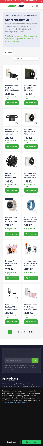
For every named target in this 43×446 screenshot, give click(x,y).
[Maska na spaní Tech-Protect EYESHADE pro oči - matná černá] (12, 73)
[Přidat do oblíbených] (17, 79)
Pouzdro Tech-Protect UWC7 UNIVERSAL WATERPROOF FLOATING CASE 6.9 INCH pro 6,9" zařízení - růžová (11, 263)
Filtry (9, 53)
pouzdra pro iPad (23, 39)
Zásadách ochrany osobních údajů (15, 402)
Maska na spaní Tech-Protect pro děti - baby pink (30, 307)
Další (32, 332)
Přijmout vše (31, 442)
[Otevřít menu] (4, 6)
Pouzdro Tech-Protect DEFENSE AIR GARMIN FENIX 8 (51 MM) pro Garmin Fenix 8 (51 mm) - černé (12, 175)
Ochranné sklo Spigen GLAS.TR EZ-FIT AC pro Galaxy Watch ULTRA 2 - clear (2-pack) (30, 263)
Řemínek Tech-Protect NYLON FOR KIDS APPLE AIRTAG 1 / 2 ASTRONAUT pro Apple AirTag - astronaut (30, 219)
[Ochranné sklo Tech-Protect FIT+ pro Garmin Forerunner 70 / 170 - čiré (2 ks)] (31, 161)
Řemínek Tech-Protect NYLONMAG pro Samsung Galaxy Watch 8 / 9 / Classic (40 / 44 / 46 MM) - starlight (11, 219)
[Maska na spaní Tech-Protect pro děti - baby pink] (31, 293)
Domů (7, 16)
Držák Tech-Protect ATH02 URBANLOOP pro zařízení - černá (11, 307)
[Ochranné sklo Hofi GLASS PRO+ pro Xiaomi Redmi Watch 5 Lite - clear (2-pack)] (31, 73)
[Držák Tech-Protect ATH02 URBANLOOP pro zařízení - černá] (12, 293)
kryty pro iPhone (23, 36)
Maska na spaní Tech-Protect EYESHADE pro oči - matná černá (11, 88)
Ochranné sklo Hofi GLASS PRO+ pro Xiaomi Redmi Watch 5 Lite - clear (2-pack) (30, 88)
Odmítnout (11, 442)
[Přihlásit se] (31, 6)
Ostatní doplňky (16, 16)
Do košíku (13, 103)
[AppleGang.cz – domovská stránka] (21, 379)
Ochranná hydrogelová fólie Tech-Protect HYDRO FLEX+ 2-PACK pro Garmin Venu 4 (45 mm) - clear (30, 132)
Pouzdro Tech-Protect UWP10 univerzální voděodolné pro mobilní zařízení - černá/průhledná (12, 132)
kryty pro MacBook (12, 41)
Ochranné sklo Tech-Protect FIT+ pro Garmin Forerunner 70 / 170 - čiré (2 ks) (30, 175)
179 (25, 332)
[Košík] (36, 6)
